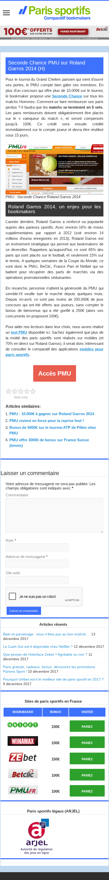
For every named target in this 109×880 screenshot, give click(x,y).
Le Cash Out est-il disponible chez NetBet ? (38, 647)
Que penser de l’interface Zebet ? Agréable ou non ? (45, 654)
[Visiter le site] (23, 725)
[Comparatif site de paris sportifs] (54, 12)
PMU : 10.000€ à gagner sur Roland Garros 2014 (51, 414)
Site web (13, 573)
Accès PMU (54, 373)
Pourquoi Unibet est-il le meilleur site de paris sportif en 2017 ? (53, 679)
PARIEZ (87, 727)
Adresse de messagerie (27, 556)
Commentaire (17, 495)
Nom (11, 540)
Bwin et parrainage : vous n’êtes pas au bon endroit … (46, 634)
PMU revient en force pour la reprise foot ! (46, 420)
